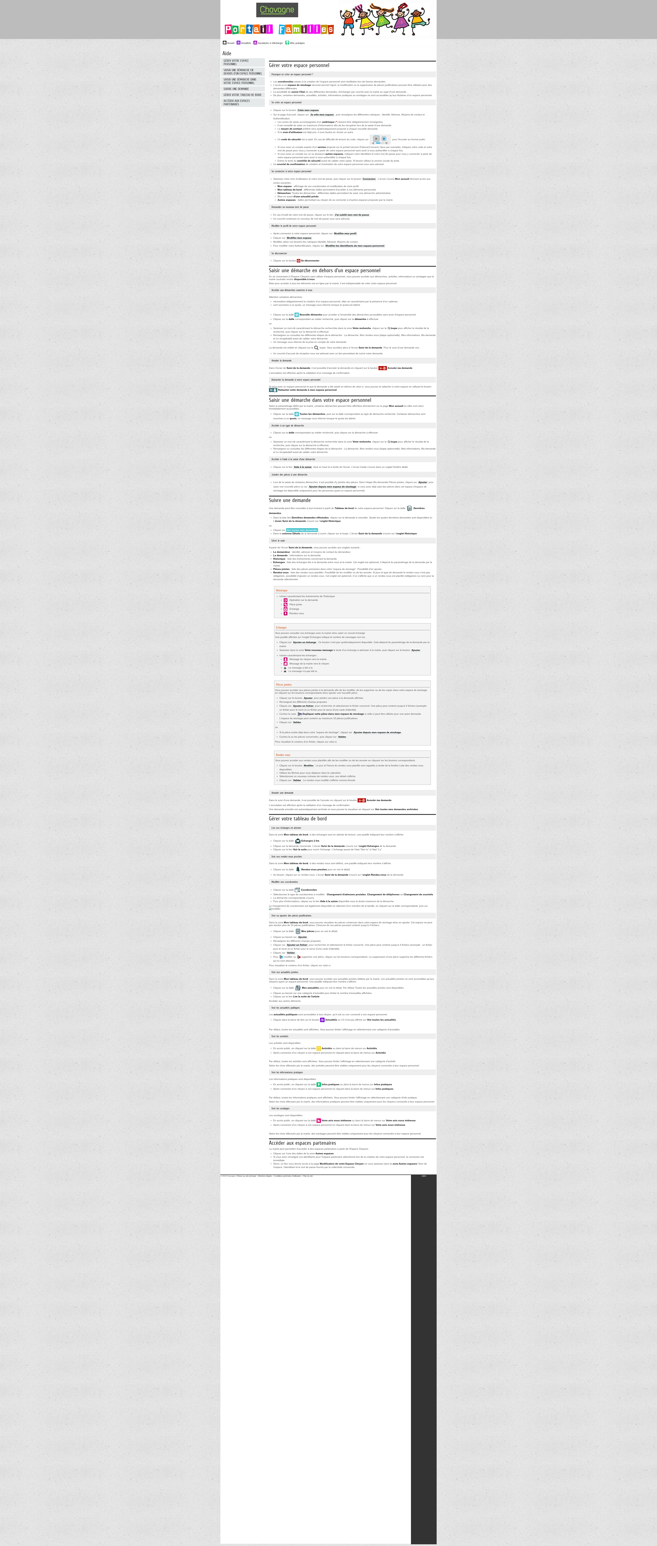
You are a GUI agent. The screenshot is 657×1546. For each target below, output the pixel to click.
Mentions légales (265, 1176)
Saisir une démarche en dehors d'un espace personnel (243, 71)
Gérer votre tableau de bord (242, 95)
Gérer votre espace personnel (236, 62)
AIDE (424, 1176)
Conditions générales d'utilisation (287, 1176)
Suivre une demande (236, 89)
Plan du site (308, 1176)
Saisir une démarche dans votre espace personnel (240, 81)
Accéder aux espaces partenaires (237, 102)
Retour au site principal (246, 1176)
